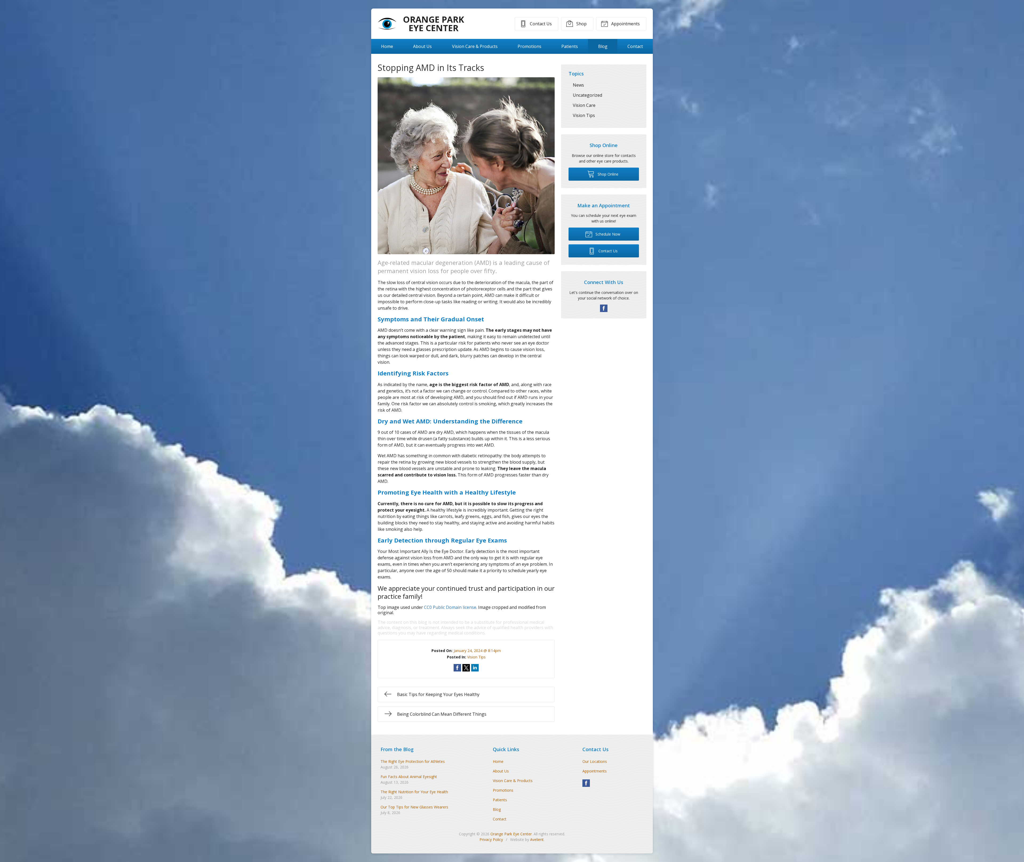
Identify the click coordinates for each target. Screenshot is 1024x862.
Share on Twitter (466, 667)
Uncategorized (587, 95)
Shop (581, 24)
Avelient (537, 839)
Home (387, 46)
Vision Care (584, 105)
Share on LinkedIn (475, 667)
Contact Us (540, 24)
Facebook (603, 308)
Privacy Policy (491, 839)
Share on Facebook (457, 667)
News (578, 85)
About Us (422, 46)
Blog (602, 46)
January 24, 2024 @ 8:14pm (477, 650)
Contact (635, 46)
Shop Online (607, 174)
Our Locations (594, 761)
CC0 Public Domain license (450, 607)
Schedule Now (607, 234)
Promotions (529, 46)
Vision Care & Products (475, 46)
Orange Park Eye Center (511, 833)
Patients (569, 46)
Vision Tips (476, 656)
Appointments (625, 24)
